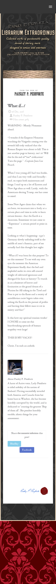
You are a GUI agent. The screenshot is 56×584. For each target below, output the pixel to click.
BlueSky (14, 443)
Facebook (27, 450)
